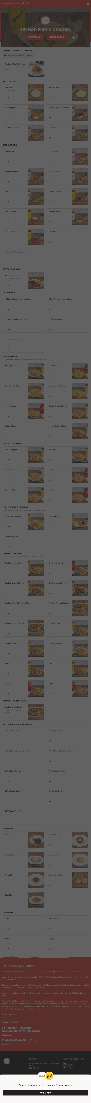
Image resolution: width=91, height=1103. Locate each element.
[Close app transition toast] (86, 1078)
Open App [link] (45, 1093)
